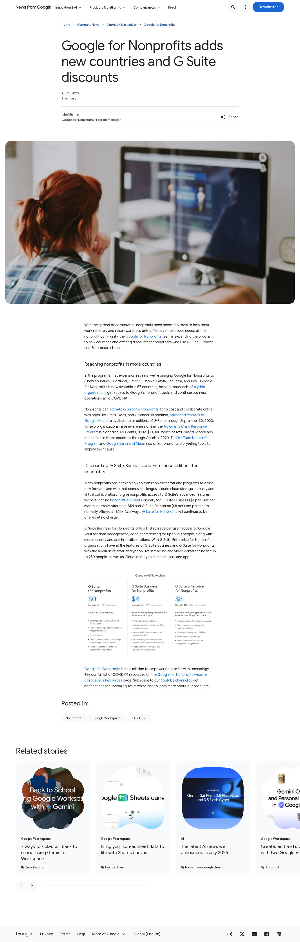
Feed (172, 7)
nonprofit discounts (126, 500)
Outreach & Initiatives (122, 25)
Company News (88, 25)
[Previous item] (21, 886)
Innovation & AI (66, 7)
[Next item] (32, 886)
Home (65, 25)
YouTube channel (174, 680)
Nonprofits (73, 718)
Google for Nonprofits (159, 25)
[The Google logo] (24, 934)
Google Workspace (106, 718)
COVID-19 (139, 718)
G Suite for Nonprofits (159, 512)
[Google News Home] (33, 7)
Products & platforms (105, 7)
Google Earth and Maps (125, 443)
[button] (268, 7)
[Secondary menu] (245, 7)
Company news (144, 7)
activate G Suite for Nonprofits (134, 409)
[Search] (233, 7)
